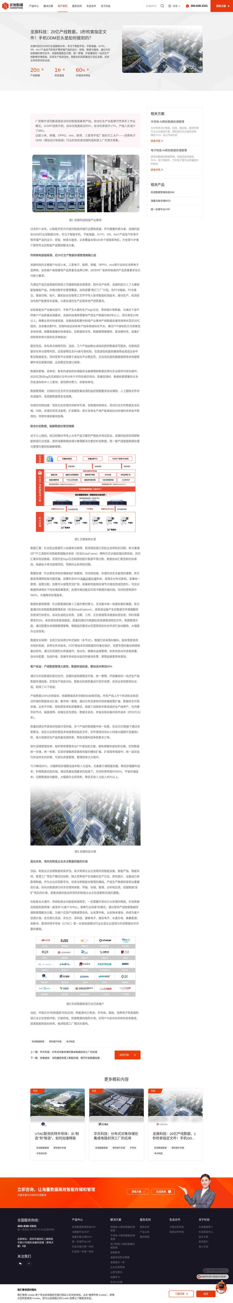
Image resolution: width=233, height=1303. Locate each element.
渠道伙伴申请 (176, 1232)
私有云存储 (116, 1282)
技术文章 (203, 1236)
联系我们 (203, 1241)
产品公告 (144, 1232)
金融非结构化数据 (119, 1257)
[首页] (12, 6)
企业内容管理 (117, 1267)
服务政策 (144, 1236)
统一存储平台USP (81, 1241)
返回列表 (124, 1054)
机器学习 (115, 1277)
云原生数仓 (116, 1272)
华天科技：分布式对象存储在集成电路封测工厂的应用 (68, 1052)
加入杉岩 (203, 1246)
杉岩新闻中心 (206, 1232)
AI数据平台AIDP (80, 1232)
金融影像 (115, 1252)
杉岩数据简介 (206, 1227)
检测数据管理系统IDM (84, 1227)
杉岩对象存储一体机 (82, 1246)
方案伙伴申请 (176, 1227)
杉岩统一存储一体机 (82, 1251)
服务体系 (144, 1227)
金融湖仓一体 (117, 1262)
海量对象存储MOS (82, 1236)
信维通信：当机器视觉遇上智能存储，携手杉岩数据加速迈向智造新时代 (71, 1058)
